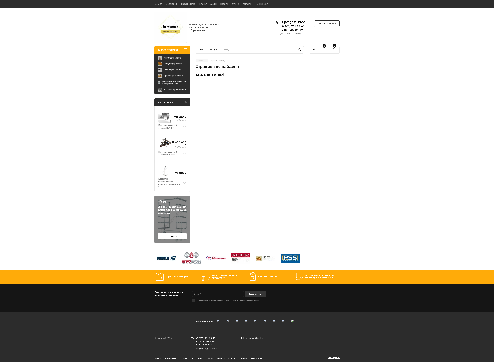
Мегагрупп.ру (334, 358)
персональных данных (250, 300)
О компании (171, 4)
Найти (300, 50)
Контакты (247, 4)
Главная (158, 4)
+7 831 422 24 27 (291, 30)
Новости (224, 4)
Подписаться (255, 294)
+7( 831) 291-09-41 (292, 26)
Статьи (235, 4)
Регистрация (262, 4)
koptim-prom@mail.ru (253, 338)
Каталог (203, 4)
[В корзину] (184, 126)
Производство (188, 4)
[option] (166, 258)
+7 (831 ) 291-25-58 (292, 22)
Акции (213, 4)
